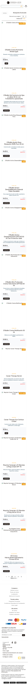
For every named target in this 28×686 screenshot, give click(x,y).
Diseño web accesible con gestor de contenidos (21, 658)
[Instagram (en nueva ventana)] (15, 643)
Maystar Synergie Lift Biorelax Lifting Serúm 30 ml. (14, 511)
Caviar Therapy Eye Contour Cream (14, 420)
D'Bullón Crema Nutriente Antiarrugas (14, 50)
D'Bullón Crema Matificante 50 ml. (14, 331)
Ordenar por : (20, 18)
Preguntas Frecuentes (14, 601)
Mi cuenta (14, 608)
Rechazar (13, 682)
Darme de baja (5, 637)
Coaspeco (14, 588)
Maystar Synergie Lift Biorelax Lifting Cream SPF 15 (14, 466)
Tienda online (14, 599)
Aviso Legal (14, 605)
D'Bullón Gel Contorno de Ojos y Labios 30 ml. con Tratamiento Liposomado (14, 97)
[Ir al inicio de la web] (14, 4)
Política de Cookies (8, 655)
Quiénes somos (14, 590)
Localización (14, 594)
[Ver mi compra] (26, 6)
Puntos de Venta (14, 592)
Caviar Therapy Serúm (14, 376)
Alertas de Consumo (14, 596)
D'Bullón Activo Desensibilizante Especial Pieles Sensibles (14, 189)
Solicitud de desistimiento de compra (13, 652)
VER (6, 63)
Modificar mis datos (14, 612)
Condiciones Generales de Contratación (14, 603)
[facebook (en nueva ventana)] (12, 643)
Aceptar (6, 682)
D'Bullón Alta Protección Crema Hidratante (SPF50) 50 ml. (14, 283)
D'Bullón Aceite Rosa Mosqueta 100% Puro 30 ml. (14, 143)
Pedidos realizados (14, 614)
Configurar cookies (8, 657)
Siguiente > (13, 578)
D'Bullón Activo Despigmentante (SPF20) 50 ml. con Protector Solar (14, 236)
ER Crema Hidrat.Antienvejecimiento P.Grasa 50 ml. (14, 557)
